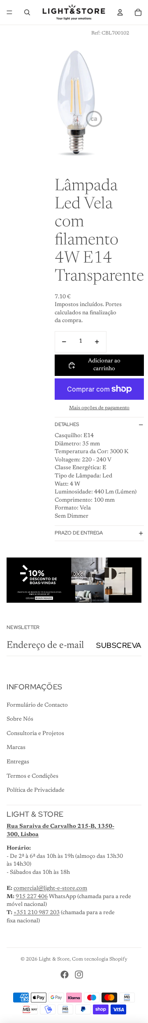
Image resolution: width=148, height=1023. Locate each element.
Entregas (18, 762)
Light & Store (54, 959)
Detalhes (67, 424)
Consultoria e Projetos (35, 734)
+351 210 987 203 (37, 913)
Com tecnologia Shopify (99, 959)
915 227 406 (32, 897)
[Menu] (9, 12)
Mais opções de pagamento (99, 408)
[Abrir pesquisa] (27, 12)
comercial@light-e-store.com (50, 889)
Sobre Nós (20, 719)
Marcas (16, 748)
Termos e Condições (32, 776)
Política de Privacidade (36, 790)
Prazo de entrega (79, 533)
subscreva (118, 645)
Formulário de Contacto (37, 705)
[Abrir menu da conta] (120, 12)
